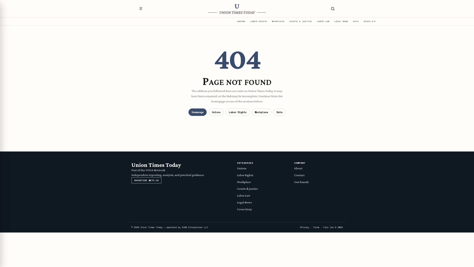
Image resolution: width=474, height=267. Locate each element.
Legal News (341, 21)
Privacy (304, 227)
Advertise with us (146, 180)
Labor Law (323, 21)
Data (356, 21)
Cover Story (371, 21)
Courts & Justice (300, 21)
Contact (299, 175)
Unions (241, 21)
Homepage (197, 112)
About (298, 168)
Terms (316, 227)
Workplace (278, 21)
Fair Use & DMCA (333, 227)
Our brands (301, 182)
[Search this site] (333, 8)
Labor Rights (258, 21)
